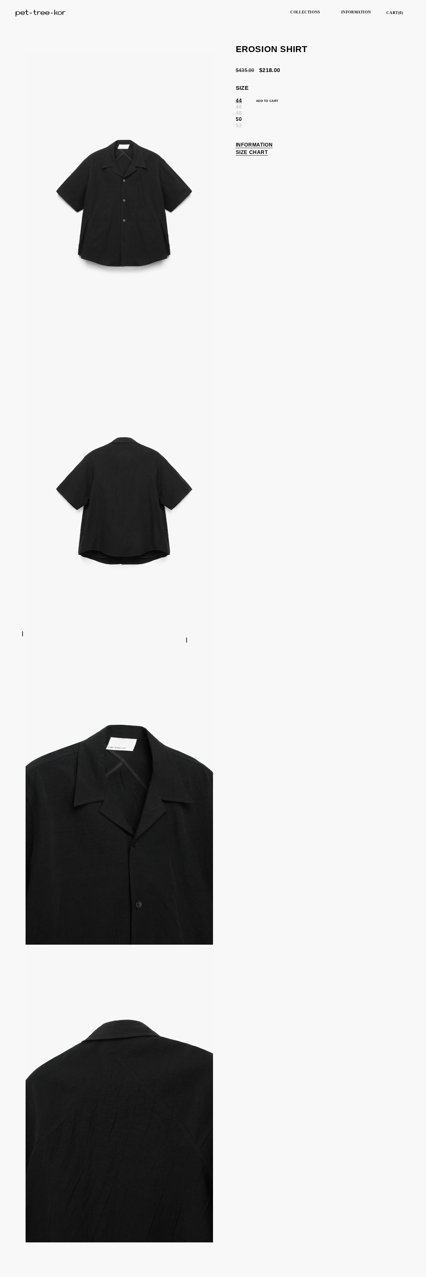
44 (239, 100)
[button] (308, 12)
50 (239, 119)
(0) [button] (395, 13)
